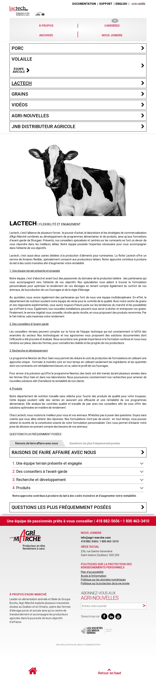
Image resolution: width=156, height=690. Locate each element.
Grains (20, 94)
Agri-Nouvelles (30, 115)
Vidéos (20, 105)
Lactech (22, 83)
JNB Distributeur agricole (43, 126)
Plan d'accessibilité (92, 572)
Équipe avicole (19, 70)
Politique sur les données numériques (103, 579)
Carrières (111, 25)
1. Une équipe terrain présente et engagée (47, 463)
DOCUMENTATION (84, 3)
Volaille (22, 59)
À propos (46, 25)
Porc (17, 48)
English (121, 3)
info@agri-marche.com (96, 537)
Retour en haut (109, 673)
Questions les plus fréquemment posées (94, 443)
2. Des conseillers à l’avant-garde (39, 471)
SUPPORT (105, 3)
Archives (46, 35)
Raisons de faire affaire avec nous (36, 443)
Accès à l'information (93, 575)
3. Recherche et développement (39, 480)
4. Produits (21, 488)
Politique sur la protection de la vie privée (105, 583)
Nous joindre (112, 35)
